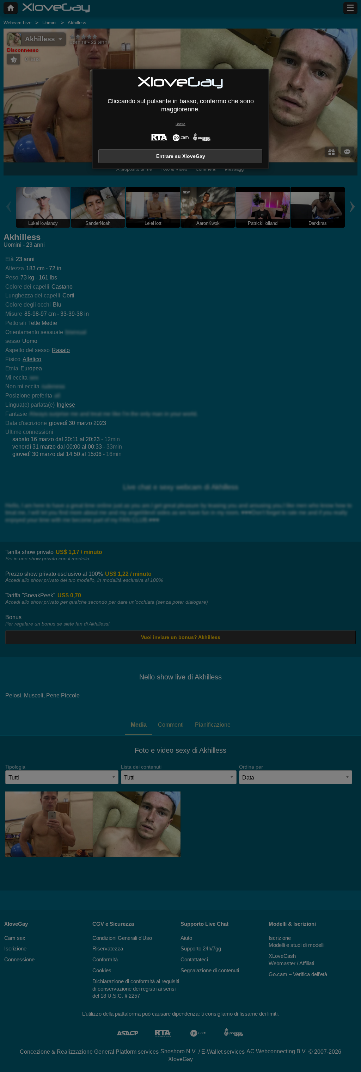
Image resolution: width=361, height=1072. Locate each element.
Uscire (180, 124)
